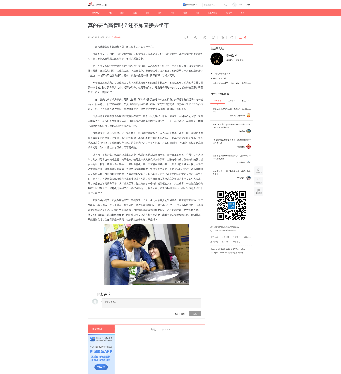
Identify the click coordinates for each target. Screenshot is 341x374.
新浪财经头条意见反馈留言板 (226, 227)
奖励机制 (247, 237)
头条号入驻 (217, 48)
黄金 (172, 13)
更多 (242, 13)
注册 (248, 5)
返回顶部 (259, 203)
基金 (147, 13)
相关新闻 (97, 329)
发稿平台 (236, 237)
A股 (110, 13)
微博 (213, 37)
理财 (160, 13)
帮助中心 (236, 242)
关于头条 (214, 237)
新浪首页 (259, 172)
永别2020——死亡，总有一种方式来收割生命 (232, 83)
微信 (222, 37)
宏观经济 (96, 13)
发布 (195, 313)
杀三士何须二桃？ (220, 78)
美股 (135, 13)
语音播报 (186, 37)
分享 (231, 37)
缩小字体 (195, 37)
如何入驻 (225, 237)
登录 (176, 313)
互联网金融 (212, 13)
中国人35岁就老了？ (221, 74)
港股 (122, 13)
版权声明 (214, 242)
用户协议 (225, 242)
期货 (185, 13)
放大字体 (204, 37)
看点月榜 (245, 101)
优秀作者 (231, 101)
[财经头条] (97, 5)
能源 (197, 13)
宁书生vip (116, 37)
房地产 (229, 13)
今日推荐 (217, 101)
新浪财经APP (191, 5)
